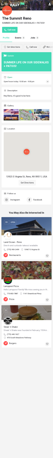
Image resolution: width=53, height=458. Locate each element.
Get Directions (27, 183)
